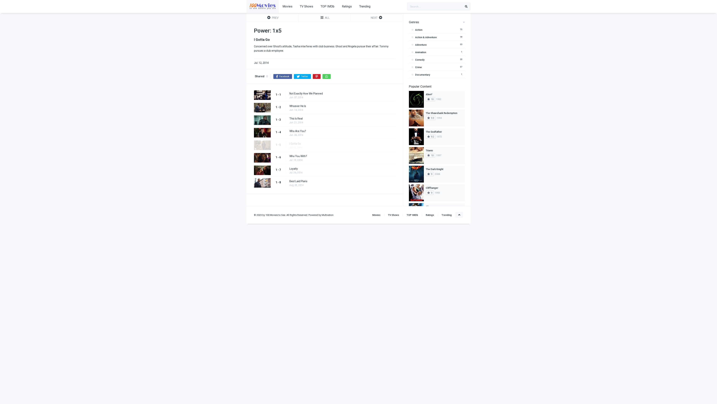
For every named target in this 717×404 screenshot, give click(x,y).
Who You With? (298, 156)
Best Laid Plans (298, 181)
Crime (418, 67)
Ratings (347, 6)
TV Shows (306, 6)
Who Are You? (297, 131)
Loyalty (293, 168)
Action (418, 29)
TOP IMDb (327, 6)
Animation (420, 52)
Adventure (421, 44)
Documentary (422, 74)
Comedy (419, 59)
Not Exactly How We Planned (306, 93)
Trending (364, 6)
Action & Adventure (426, 37)
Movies (287, 6)
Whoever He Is (297, 106)
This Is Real (296, 118)
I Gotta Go (295, 143)
